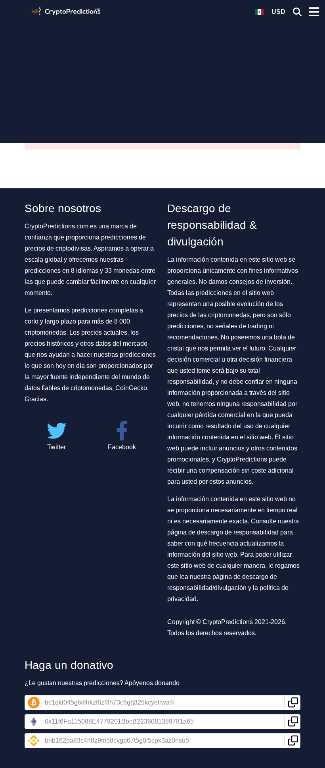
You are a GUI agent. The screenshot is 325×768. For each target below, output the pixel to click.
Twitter (56, 447)
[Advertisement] (162, 77)
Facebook (122, 447)
